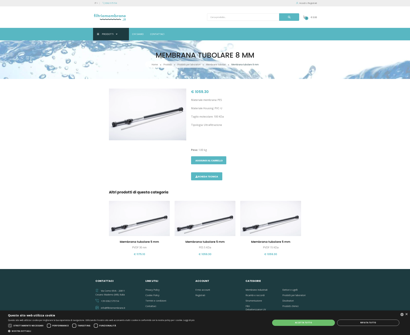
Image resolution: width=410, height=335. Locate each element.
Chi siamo (138, 34)
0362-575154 (111, 3)
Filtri (248, 306)
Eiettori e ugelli (290, 289)
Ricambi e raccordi (255, 295)
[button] (101, 331)
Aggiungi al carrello (209, 160)
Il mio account (202, 289)
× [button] (406, 314)
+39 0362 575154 (110, 300)
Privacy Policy (152, 289)
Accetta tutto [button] (303, 322)
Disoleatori (288, 300)
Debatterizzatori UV (256, 309)
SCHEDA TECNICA (208, 176)
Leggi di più (188, 320)
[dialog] (205, 322)
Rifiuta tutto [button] (368, 322)
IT (95, 3)
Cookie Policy (152, 295)
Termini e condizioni (155, 300)
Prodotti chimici (290, 306)
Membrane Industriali (256, 289)
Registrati (312, 3)
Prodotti (108, 34)
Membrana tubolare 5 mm (139, 242)
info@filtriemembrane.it (113, 307)
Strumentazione (254, 300)
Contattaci (157, 34)
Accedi (302, 3)
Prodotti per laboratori (294, 295)
